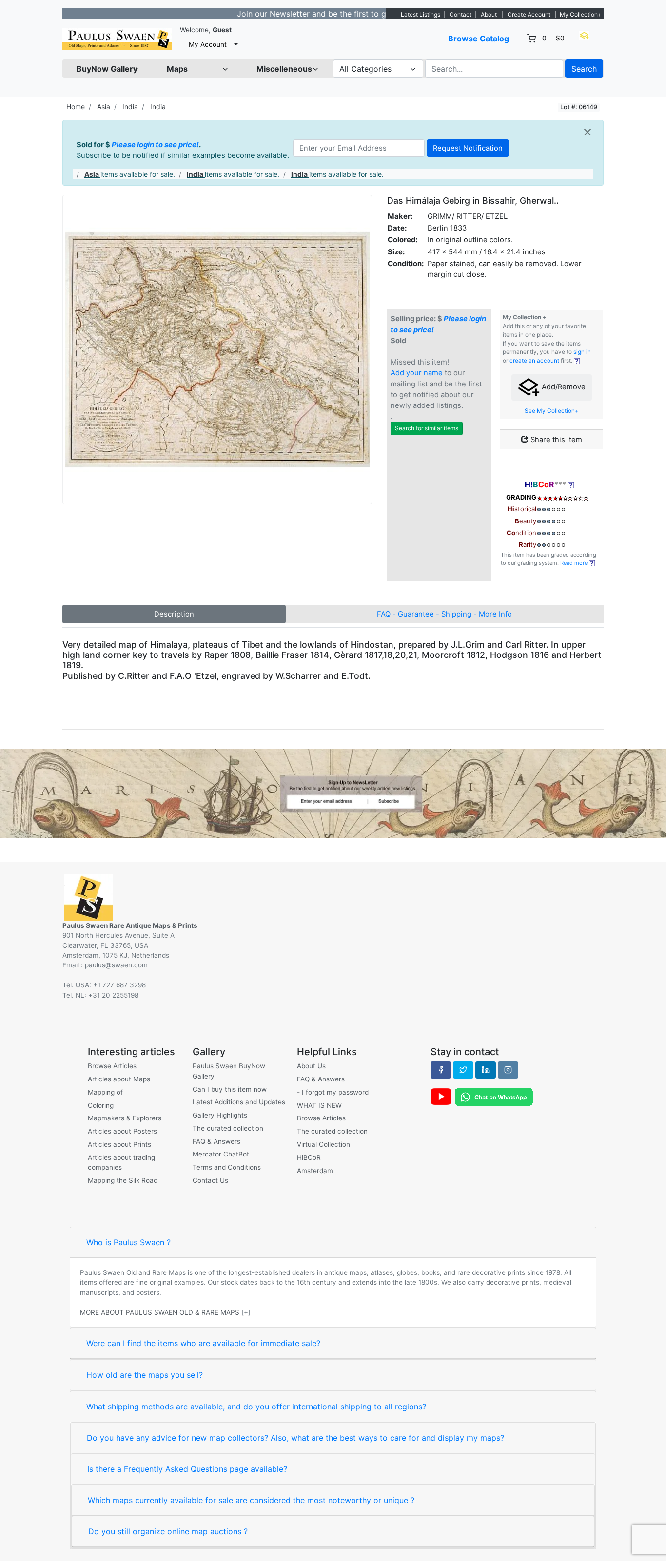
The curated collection (228, 1128)
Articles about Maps (119, 1079)
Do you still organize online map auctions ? (168, 1531)
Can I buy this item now (230, 1089)
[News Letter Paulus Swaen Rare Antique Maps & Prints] (333, 793)
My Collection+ (581, 14)
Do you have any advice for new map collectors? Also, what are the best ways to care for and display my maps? (295, 1438)
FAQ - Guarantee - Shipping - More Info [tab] (444, 614)
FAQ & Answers (216, 1141)
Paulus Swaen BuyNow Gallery (229, 1070)
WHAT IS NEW (319, 1105)
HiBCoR (309, 1157)
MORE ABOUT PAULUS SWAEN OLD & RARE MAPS (159, 1312)
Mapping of (105, 1092)
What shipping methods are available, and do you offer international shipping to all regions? (256, 1406)
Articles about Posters (122, 1131)
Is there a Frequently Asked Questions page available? (187, 1469)
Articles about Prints (119, 1144)
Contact (460, 14)
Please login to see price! (155, 144)
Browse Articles (112, 1066)
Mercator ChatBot (221, 1154)
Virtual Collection (323, 1144)
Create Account (529, 14)
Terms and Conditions (227, 1167)
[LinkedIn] (485, 1069)
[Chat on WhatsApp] (494, 1096)
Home (75, 106)
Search (584, 69)
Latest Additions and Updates (239, 1102)
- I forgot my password (333, 1092)
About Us (311, 1066)
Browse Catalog (478, 38)
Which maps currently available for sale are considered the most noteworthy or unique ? (251, 1500)
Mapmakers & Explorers (124, 1118)
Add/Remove (563, 387)
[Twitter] (463, 1069)
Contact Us (210, 1180)
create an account (534, 360)
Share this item (555, 439)
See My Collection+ (552, 410)
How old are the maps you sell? (144, 1375)
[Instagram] (508, 1069)
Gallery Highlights (220, 1115)
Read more (574, 562)
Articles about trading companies (121, 1162)
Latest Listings (420, 14)
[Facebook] (441, 1069)
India (130, 106)
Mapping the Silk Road (122, 1180)
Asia (103, 106)
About (489, 14)
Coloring (101, 1105)
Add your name (417, 372)
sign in (582, 351)
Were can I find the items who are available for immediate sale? (203, 1343)
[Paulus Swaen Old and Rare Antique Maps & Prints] (117, 38)
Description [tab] (174, 614)
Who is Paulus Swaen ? (128, 1242)
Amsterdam (315, 1171)
